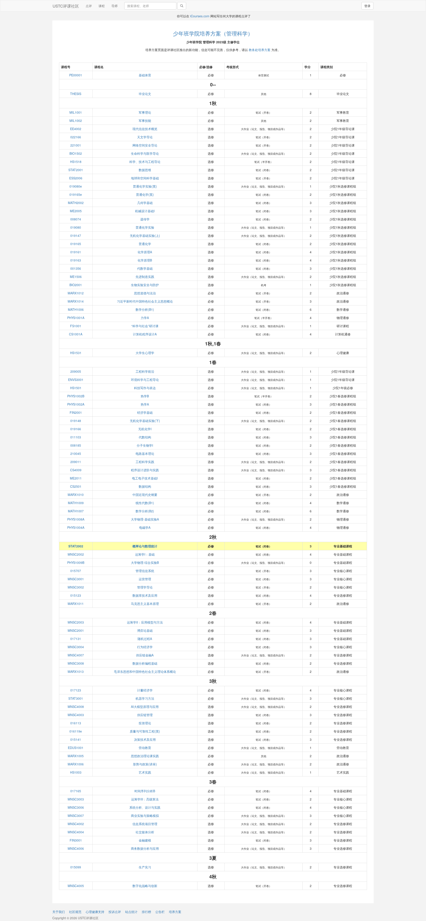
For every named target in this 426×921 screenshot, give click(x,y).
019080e (75, 186)
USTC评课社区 (66, 6)
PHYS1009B (75, 562)
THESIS (75, 93)
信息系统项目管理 (144, 824)
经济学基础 (145, 412)
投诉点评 (114, 911)
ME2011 (76, 478)
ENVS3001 (75, 379)
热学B (145, 396)
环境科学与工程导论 (145, 379)
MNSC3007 (76, 815)
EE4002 (75, 129)
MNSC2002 (76, 554)
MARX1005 (76, 756)
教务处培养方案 (259, 50)
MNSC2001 (76, 630)
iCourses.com (199, 16)
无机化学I (145, 429)
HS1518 (75, 161)
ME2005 (76, 211)
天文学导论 (145, 137)
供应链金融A (145, 655)
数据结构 (145, 486)
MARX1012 (76, 293)
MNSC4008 (76, 706)
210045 (75, 453)
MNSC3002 (76, 587)
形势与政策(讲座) (145, 764)
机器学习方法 (145, 698)
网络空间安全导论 (144, 145)
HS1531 (75, 353)
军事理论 (145, 112)
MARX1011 (76, 603)
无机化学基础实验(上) (145, 235)
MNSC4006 (76, 848)
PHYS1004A (75, 527)
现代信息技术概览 (144, 129)
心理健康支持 (95, 911)
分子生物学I (145, 445)
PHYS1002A (75, 404)
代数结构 (145, 437)
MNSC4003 (76, 715)
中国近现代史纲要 (144, 494)
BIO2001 (75, 285)
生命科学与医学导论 (145, 153)
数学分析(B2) (145, 511)
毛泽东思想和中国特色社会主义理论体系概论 (145, 671)
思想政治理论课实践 (145, 756)
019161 (75, 252)
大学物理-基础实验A (145, 519)
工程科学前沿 (145, 371)
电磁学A (144, 527)
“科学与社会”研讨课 (144, 326)
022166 (75, 137)
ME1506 (76, 276)
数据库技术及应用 (144, 595)
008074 (75, 219)
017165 (75, 791)
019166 (75, 429)
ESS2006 (75, 178)
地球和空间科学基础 (145, 178)
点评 (89, 6)
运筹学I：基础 (145, 554)
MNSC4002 (76, 824)
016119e (75, 731)
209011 (75, 462)
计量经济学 (145, 690)
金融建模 (145, 840)
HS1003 (75, 772)
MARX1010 (76, 494)
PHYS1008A (75, 519)
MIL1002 (75, 120)
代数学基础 (145, 268)
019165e (75, 194)
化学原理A (145, 252)
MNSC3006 (76, 807)
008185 (75, 445)
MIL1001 (75, 112)
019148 (75, 420)
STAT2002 (75, 546)
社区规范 (75, 911)
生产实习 (145, 867)
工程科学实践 (145, 462)
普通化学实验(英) (145, 186)
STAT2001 (75, 170)
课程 (102, 6)
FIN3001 (76, 840)
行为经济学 (145, 647)
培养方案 (175, 911)
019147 (75, 235)
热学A (145, 404)
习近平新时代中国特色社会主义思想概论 (145, 301)
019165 (75, 244)
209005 (75, 371)
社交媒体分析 (145, 832)
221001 (75, 145)
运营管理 (145, 579)
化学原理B (145, 260)
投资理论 (145, 723)
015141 (75, 739)
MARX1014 (76, 301)
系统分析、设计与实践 (144, 807)
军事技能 (145, 120)
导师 (114, 6)
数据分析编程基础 (144, 663)
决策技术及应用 (145, 739)
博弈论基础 (145, 630)
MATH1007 (76, 511)
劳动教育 (145, 747)
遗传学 (145, 219)
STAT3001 (75, 698)
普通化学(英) (145, 194)
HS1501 (75, 388)
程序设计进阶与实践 (145, 470)
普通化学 (145, 244)
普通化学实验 (145, 227)
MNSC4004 (76, 832)
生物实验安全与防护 (145, 285)
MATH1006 (76, 309)
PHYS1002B (75, 396)
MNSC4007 (76, 655)
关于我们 (58, 911)
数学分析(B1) (145, 309)
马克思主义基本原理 (145, 603)
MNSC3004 (76, 647)
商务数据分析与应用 (145, 848)
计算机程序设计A (145, 334)
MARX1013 (76, 671)
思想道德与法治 (145, 293)
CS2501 (75, 486)
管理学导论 (145, 587)
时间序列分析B (144, 791)
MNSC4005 (76, 885)
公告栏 (160, 911)
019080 (75, 227)
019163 (75, 260)
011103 (75, 437)
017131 (75, 638)
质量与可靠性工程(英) (145, 731)
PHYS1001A (75, 317)
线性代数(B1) (145, 503)
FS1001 (75, 326)
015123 (75, 595)
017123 (75, 690)
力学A (145, 317)
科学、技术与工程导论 (144, 161)
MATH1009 (76, 503)
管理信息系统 (145, 570)
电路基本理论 (145, 453)
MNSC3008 (76, 663)
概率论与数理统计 (144, 546)
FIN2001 (76, 412)
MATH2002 (76, 202)
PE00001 (75, 75)
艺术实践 (145, 772)
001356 (75, 268)
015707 (75, 570)
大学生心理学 (145, 353)
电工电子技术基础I (145, 478)
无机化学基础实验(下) (145, 420)
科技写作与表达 (145, 388)
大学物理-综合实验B (145, 562)
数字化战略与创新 (144, 885)
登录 (367, 6)
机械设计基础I (145, 211)
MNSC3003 (76, 799)
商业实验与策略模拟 (145, 815)
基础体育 (145, 75)
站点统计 (131, 911)
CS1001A (75, 334)
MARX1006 (76, 764)
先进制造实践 (145, 276)
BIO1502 (75, 153)
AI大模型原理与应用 (145, 706)
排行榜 (146, 911)
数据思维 (145, 170)
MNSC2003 (76, 622)
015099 (75, 867)
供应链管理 (145, 715)
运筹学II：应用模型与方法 (145, 622)
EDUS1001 (75, 747)
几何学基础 (145, 202)
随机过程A (145, 638)
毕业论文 (145, 93)
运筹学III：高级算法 (145, 799)
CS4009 (75, 470)
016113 (75, 723)
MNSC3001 (76, 579)
